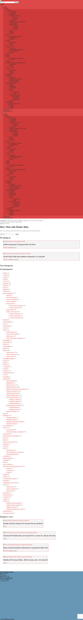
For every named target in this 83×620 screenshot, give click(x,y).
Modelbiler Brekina (11, 417)
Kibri (7, 53)
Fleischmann (13, 87)
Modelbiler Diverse (11, 419)
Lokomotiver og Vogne (16, 36)
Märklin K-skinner (14, 401)
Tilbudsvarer (6, 109)
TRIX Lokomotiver (11, 488)
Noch (7, 56)
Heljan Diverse (10, 352)
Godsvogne (13, 14)
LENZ (5, 368)
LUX (4, 374)
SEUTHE (5, 460)
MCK (4, 413)
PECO (5, 438)
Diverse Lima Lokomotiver (17, 305)
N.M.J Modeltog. (7, 425)
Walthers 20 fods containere (13, 503)
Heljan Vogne (10, 356)
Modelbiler (9, 102)
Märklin (8, 10)
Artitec (5, 277)
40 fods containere (14, 81)
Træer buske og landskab (16, 49)
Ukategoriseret (7, 495)
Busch (8, 55)
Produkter (5, 8)
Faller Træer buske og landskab (14, 338)
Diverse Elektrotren (11, 297)
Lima (11, 90)
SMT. (4, 462)
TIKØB (5, 474)
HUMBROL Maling (8, 358)
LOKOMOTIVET (8, 372)
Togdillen (5, 480)
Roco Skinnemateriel (11, 454)
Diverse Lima (9, 303)
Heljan (8, 40)
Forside (5, 7)
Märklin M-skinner (14, 403)
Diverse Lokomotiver (15, 315)
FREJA (5, 344)
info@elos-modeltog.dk (6, 578)
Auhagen (5, 283)
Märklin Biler (9, 383)
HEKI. (5, 348)
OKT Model (6, 433)
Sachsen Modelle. (7, 458)
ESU (4, 324)
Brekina (12, 106)
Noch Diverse (10, 429)
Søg (17, 2)
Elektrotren (12, 86)
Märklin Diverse (10, 385)
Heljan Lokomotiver (11, 354)
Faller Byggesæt (10, 332)
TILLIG (5, 476)
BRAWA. (5, 285)
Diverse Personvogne (15, 317)
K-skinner (15, 27)
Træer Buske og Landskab (16, 58)
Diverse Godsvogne (15, 313)
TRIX (8, 68)
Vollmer (5, 499)
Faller (7, 46)
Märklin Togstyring (11, 411)
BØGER (5, 289)
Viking (11, 105)
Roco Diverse (10, 450)
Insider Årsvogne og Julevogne (18, 21)
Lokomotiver (13, 11)
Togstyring (12, 20)
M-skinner (15, 29)
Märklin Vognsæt (14, 409)
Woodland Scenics (8, 513)
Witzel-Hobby (6, 511)
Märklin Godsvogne (11, 387)
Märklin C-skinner (14, 399)
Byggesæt (12, 48)
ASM (4, 279)
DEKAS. (5, 291)
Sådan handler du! (8, 111)
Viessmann (9, 74)
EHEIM (5, 319)
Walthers (8, 75)
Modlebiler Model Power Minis (14, 421)
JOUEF (5, 360)
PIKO (8, 61)
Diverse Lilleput (10, 301)
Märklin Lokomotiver (12, 391)
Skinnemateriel (13, 24)
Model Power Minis (15, 103)
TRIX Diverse (10, 486)
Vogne (11, 43)
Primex (11, 89)
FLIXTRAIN (6, 342)
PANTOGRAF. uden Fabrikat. (11, 435)
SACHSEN (6, 456)
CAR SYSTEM (14, 51)
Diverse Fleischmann (11, 299)
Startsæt (15, 17)
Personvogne (13, 12)
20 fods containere (14, 80)
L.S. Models (6, 366)
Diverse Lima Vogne (15, 307)
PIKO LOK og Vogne (9, 442)
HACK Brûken (7, 346)
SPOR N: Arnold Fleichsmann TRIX (16, 62)
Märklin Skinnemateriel (12, 397)
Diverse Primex (10, 309)
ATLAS (5, 281)
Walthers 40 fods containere (13, 505)
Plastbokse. (6, 444)
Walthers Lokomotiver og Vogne (14, 509)
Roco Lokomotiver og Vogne (13, 452)
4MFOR (12, 31)
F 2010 (5, 328)
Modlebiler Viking (11, 423)
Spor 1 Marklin (7, 464)
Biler (11, 30)
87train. (5, 273)
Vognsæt (15, 18)
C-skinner (15, 26)
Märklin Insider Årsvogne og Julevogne (16, 389)
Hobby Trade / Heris (15, 95)
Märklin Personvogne (12, 393)
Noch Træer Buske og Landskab (14, 431)
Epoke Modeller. (7, 321)
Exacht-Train (6, 326)
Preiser (5, 446)
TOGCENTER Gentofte (9, 478)
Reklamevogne (13, 23)
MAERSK (6, 376)
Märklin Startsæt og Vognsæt (13, 405)
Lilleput (12, 84)
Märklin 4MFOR (10, 381)
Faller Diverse (10, 336)
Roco (7, 34)
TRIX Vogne (9, 490)
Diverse (12, 33)
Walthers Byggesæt (11, 507)
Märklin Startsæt (14, 407)
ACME (5, 275)
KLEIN (5, 364)
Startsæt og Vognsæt (15, 15)
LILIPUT (5, 370)
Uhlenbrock (6, 492)
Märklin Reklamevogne (12, 395)
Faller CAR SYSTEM (12, 334)
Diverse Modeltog (11, 83)
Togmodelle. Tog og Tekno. (10, 482)
